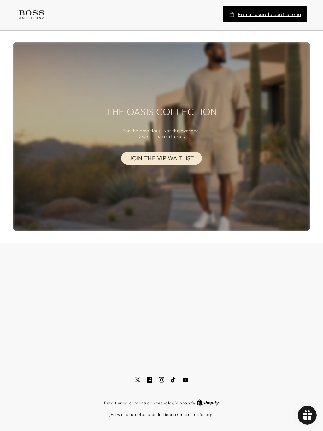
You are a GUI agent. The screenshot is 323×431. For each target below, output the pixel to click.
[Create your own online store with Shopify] (208, 402)
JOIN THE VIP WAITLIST (161, 158)
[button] (265, 14)
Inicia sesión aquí (197, 414)
